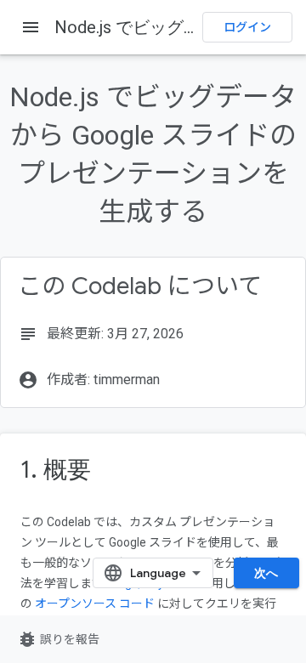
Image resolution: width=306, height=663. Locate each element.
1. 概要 (55, 469)
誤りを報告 (58, 639)
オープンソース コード (95, 603)
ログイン (247, 27)
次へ (266, 573)
